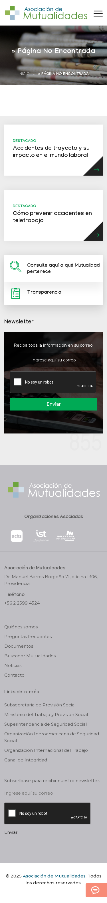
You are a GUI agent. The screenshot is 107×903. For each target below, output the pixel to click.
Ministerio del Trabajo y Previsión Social (46, 714)
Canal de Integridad (25, 760)
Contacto (14, 675)
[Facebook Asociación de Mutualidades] (48, 892)
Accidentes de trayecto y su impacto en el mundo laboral (51, 152)
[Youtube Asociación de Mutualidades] (58, 892)
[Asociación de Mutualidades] (46, 12)
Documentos (18, 646)
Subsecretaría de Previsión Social (40, 705)
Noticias (12, 665)
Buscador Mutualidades (30, 655)
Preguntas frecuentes (28, 636)
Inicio (24, 74)
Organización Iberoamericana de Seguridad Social (51, 737)
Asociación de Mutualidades (54, 876)
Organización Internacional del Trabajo (46, 750)
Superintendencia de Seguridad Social (45, 724)
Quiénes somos (21, 627)
